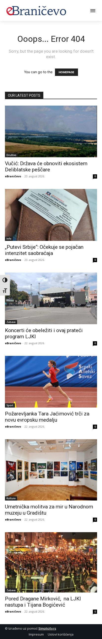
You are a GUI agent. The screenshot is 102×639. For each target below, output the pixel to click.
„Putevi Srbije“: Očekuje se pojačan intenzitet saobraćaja (44, 250)
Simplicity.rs (47, 628)
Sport (9, 405)
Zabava (11, 322)
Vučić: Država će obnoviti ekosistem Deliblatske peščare (46, 166)
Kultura (11, 498)
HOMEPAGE (66, 72)
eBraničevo (13, 176)
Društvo (11, 155)
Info (8, 238)
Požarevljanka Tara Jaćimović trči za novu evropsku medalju (47, 417)
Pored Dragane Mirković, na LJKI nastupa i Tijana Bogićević (43, 602)
